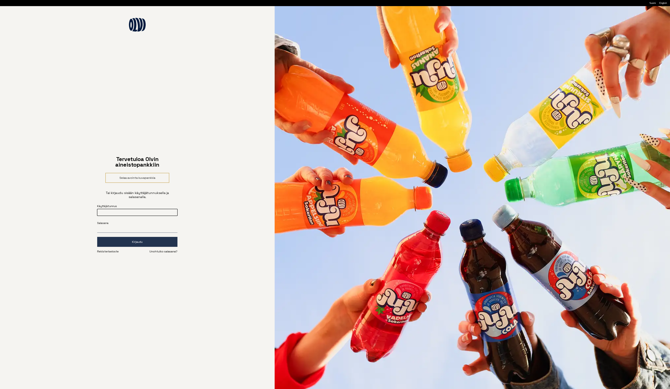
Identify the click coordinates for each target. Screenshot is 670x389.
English (663, 3)
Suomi (652, 3)
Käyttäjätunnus (107, 206)
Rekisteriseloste (108, 251)
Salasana (103, 223)
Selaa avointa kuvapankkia (137, 178)
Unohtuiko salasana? (163, 251)
